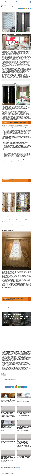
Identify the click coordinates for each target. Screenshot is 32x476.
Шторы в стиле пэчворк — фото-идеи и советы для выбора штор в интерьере (8, 441)
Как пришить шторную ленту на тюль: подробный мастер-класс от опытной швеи (8, 457)
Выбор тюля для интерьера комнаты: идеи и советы (6, 427)
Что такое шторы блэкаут (6, 399)
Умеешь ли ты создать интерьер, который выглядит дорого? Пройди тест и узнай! (7, 413)
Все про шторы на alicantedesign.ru (14, 2)
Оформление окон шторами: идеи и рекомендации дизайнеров (24, 413)
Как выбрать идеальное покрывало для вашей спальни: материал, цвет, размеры (24, 427)
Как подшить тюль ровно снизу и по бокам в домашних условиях (23, 457)
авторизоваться (17, 467)
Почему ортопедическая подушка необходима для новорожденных (23, 399)
